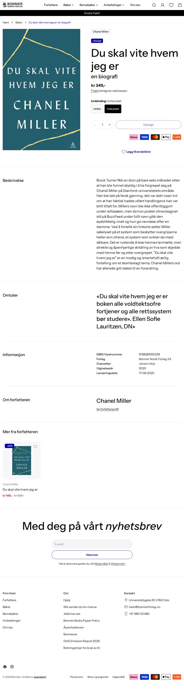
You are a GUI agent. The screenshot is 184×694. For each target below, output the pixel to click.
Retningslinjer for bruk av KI (81, 648)
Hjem (6, 22)
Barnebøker (10, 613)
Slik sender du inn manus (80, 607)
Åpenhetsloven (73, 627)
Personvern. (118, 563)
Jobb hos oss (71, 613)
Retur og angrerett (98, 677)
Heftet (97, 108)
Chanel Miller (101, 31)
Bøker (18, 22)
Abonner (92, 555)
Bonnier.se (70, 634)
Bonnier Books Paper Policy (81, 620)
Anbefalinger (11, 620)
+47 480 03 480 (139, 613)
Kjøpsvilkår (119, 677)
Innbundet (113, 108)
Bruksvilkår (101, 563)
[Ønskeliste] (171, 5)
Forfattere (9, 600)
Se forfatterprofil (107, 409)
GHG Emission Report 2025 (81, 641)
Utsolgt (148, 124)
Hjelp (66, 600)
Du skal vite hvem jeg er (20, 489)
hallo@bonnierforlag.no (144, 607)
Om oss (8, 627)
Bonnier (16, 677)
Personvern (76, 677)
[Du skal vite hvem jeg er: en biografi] (22, 460)
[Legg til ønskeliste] (35, 446)
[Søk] (154, 5)
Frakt (94, 91)
